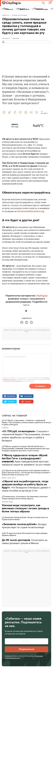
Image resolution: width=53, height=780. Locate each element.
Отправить (40, 386)
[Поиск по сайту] (43, 2)
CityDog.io (6, 38)
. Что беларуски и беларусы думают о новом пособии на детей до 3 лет (26, 486)
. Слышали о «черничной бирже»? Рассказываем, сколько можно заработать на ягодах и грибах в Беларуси (26, 436)
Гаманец (5, 428)
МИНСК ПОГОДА (26, 125)
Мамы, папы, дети (9, 478)
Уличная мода (7, 502)
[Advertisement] (27, 336)
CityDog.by (41, 295)
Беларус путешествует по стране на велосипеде (24, 525)
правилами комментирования (13, 381)
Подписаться (26, 649)
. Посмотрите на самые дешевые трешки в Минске (24, 541)
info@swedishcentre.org (30, 211)
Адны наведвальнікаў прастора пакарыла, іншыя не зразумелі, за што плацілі (26, 460)
